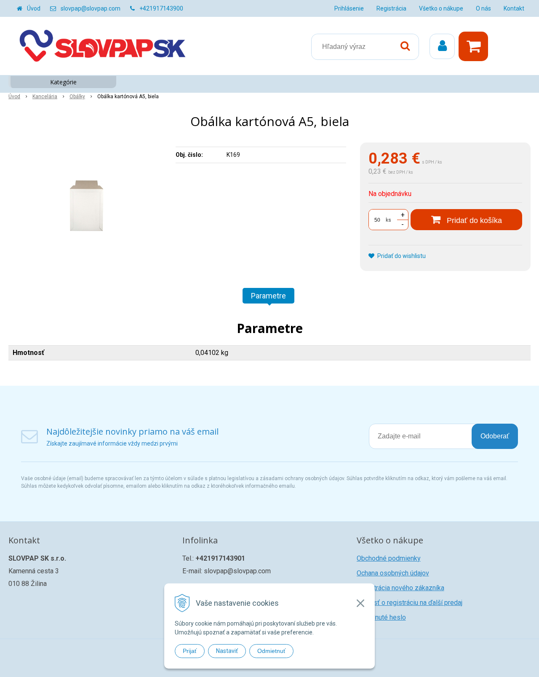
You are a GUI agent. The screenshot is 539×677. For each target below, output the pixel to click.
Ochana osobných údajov (393, 573)
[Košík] (475, 46)
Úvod (33, 8)
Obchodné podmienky (389, 558)
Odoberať (494, 436)
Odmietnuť (271, 650)
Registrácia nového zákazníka (400, 588)
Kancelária (44, 96)
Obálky (77, 96)
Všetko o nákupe (441, 8)
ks (388, 220)
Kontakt (514, 8)
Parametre (268, 295)
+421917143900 (161, 8)
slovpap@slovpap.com (90, 8)
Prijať (190, 650)
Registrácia (391, 8)
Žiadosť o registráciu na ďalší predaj (409, 603)
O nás (483, 8)
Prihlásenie (349, 8)
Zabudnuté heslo (381, 617)
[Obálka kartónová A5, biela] (86, 205)
